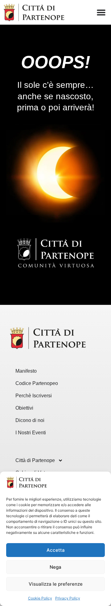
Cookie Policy (40, 598)
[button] (101, 12)
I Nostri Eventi (30, 432)
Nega (55, 567)
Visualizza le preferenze (56, 584)
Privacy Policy (67, 598)
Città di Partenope (35, 460)
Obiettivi (24, 408)
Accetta (56, 550)
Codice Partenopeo (36, 383)
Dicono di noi (29, 420)
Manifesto (26, 371)
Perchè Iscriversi (33, 395)
